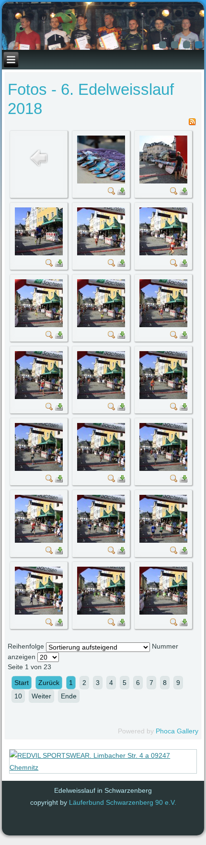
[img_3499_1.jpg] (101, 181)
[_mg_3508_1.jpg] (101, 396)
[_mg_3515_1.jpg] (163, 540)
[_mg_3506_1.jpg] (163, 325)
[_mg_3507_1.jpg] (39, 396)
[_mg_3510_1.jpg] (39, 468)
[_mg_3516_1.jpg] (39, 612)
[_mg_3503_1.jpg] (163, 253)
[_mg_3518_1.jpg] (163, 612)
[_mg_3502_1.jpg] (101, 253)
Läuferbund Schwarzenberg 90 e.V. (122, 802)
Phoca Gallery (177, 731)
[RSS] (192, 123)
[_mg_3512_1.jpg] (163, 468)
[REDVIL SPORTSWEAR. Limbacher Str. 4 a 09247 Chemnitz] (102, 767)
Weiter (41, 696)
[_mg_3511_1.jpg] (101, 468)
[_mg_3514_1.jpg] (101, 540)
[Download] (121, 192)
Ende (69, 696)
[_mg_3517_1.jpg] (101, 612)
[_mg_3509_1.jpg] (163, 396)
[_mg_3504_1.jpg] (39, 325)
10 (18, 696)
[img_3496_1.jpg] (163, 181)
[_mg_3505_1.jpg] (101, 325)
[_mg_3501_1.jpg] (39, 253)
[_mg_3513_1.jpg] (39, 540)
